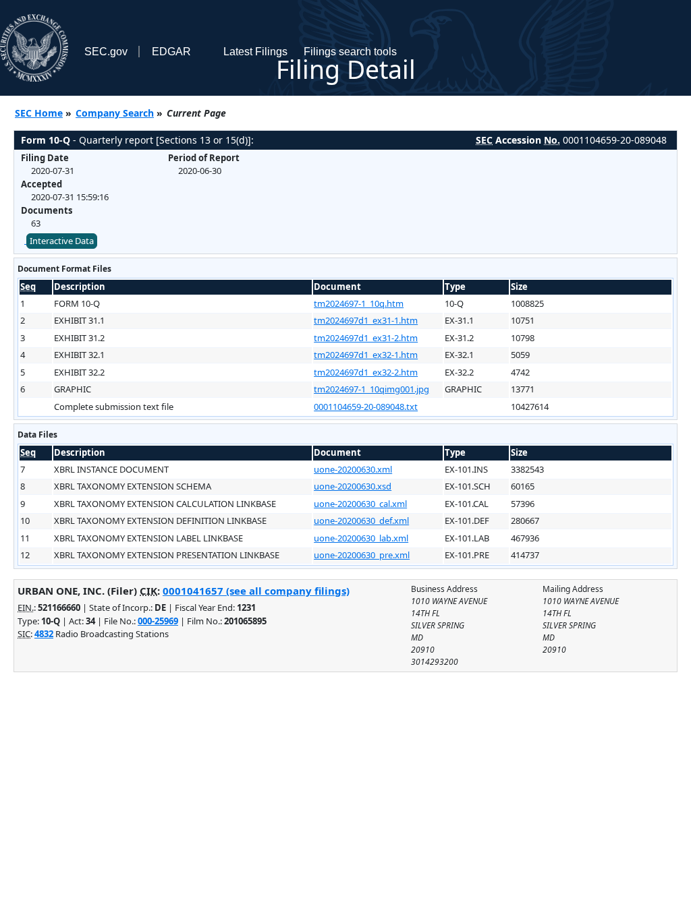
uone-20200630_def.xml (361, 520)
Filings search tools (350, 51)
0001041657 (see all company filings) (256, 590)
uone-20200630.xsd (352, 486)
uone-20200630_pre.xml (362, 555)
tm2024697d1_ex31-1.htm (366, 320)
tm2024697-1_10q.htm (359, 303)
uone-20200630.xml (353, 469)
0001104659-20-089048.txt (366, 406)
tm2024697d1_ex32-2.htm (366, 372)
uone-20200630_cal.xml (360, 504)
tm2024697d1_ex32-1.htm (366, 355)
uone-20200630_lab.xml (361, 538)
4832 (43, 634)
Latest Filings (255, 51)
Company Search (115, 113)
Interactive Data (62, 241)
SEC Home (39, 113)
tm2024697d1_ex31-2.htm (366, 338)
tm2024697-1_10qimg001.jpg (371, 389)
